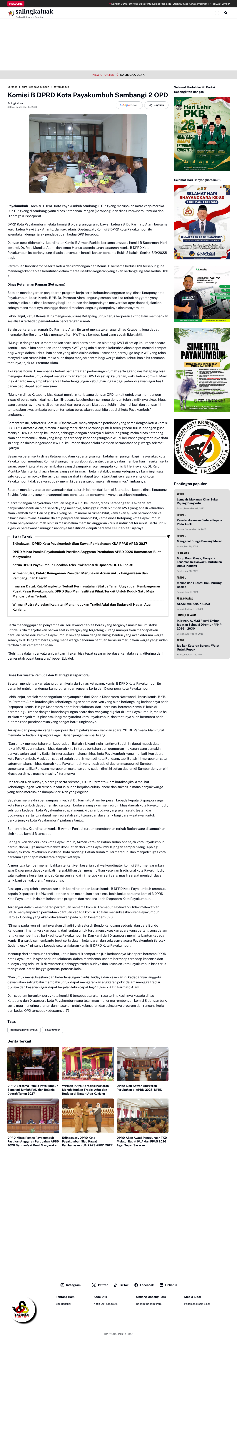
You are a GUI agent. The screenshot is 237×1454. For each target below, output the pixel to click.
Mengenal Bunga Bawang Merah (199, 541)
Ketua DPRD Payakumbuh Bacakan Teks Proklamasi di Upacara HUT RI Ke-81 (72, 565)
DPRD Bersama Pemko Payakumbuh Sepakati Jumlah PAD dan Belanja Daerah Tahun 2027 (32, 1089)
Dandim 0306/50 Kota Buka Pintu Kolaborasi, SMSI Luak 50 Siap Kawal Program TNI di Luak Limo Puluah (146, 3)
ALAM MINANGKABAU (193, 604)
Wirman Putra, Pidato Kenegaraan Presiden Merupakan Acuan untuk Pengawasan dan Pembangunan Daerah (80, 575)
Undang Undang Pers (148, 1303)
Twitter (103, 1285)
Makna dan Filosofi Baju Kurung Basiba (199, 585)
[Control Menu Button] (217, 13)
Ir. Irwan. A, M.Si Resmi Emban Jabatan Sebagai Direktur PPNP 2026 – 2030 (199, 624)
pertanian (183, 552)
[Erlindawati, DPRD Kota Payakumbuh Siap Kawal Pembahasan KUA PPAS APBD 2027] (88, 1116)
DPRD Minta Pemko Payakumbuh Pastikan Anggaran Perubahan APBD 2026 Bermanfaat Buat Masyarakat (86, 554)
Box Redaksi (63, 1303)
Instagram (73, 1285)
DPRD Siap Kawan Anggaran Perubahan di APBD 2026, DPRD (139, 1087)
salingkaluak (35, 11)
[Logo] (22, 1310)
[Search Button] (226, 13)
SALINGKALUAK (123, 1334)
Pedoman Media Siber (197, 1303)
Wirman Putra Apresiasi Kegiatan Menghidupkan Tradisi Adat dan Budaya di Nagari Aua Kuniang (81, 606)
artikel (181, 494)
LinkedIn (171, 1285)
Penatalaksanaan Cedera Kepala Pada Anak (199, 522)
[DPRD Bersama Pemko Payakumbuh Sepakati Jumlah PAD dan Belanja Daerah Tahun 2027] (33, 1064)
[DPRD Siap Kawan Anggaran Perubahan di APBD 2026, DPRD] (142, 1064)
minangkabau (185, 598)
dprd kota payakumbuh (24, 1029)
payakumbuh (52, 1029)
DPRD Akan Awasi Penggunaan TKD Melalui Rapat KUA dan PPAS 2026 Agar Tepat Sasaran (142, 1141)
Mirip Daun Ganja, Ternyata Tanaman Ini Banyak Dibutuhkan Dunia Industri (199, 562)
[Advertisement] (118, 26)
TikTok (123, 1285)
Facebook (147, 1285)
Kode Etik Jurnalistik (106, 1303)
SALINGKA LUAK (132, 75)
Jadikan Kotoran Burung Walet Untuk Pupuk (198, 647)
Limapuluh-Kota (186, 615)
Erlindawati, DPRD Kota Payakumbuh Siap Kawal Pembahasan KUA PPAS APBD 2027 (79, 544)
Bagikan (159, 104)
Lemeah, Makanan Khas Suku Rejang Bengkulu (197, 501)
